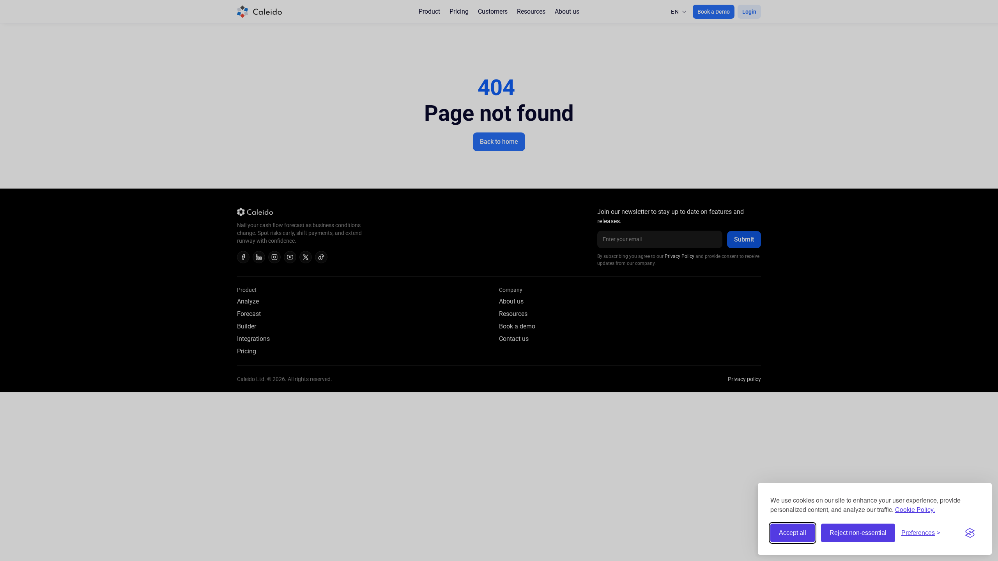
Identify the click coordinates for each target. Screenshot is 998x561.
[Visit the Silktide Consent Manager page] (970, 533)
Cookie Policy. (915, 509)
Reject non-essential (858, 532)
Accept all (792, 532)
